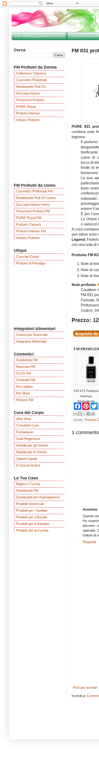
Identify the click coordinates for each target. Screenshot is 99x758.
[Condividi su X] (84, 413)
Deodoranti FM (27, 490)
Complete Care (27, 425)
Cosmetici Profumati (31, 80)
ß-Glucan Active (28, 465)
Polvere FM (25, 400)
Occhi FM (23, 373)
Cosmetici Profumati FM (34, 191)
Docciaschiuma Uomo (33, 204)
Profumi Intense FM (31, 231)
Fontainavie (24, 432)
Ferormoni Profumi (30, 100)
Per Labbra (24, 387)
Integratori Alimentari (31, 341)
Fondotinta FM (27, 360)
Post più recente (85, 687)
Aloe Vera (23, 419)
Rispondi (89, 542)
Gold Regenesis (28, 439)
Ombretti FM (25, 380)
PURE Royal (25, 106)
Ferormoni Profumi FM (33, 211)
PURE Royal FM (28, 218)
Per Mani (23, 393)
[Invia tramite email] (75, 413)
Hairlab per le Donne (31, 452)
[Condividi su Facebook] (88, 413)
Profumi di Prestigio (30, 263)
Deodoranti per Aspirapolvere (38, 497)
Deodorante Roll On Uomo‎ (36, 198)
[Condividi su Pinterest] (93, 413)
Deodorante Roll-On (31, 87)
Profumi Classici (28, 224)
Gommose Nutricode (32, 335)
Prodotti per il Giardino (32, 524)
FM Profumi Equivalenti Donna (39, 36)
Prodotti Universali (30, 504)
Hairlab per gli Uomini (32, 445)
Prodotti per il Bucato (31, 517)
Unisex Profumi (27, 120)
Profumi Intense (28, 113)
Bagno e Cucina (28, 484)
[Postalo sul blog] (80, 413)
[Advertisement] (39, 153)
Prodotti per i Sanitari (31, 510)
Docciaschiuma (28, 93)
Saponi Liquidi (26, 459)
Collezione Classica (31, 73)
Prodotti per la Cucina (32, 530)
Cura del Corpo (27, 256)
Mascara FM (25, 367)
